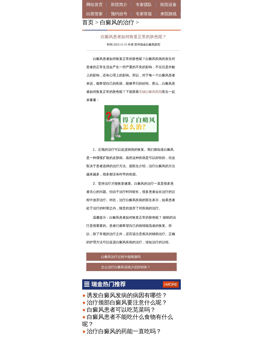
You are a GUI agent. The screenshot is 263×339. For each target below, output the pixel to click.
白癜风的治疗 (117, 22)
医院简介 (119, 4)
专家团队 (144, 4)
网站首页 (94, 4)
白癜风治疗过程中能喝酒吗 (121, 257)
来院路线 (168, 14)
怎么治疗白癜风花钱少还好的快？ (125, 267)
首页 (88, 22)
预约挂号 (119, 14)
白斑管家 (94, 14)
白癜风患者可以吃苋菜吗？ (121, 309)
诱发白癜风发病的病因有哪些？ (127, 295)
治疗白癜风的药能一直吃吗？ (124, 331)
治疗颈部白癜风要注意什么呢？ (127, 302)
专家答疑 (144, 14)
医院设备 (168, 4)
